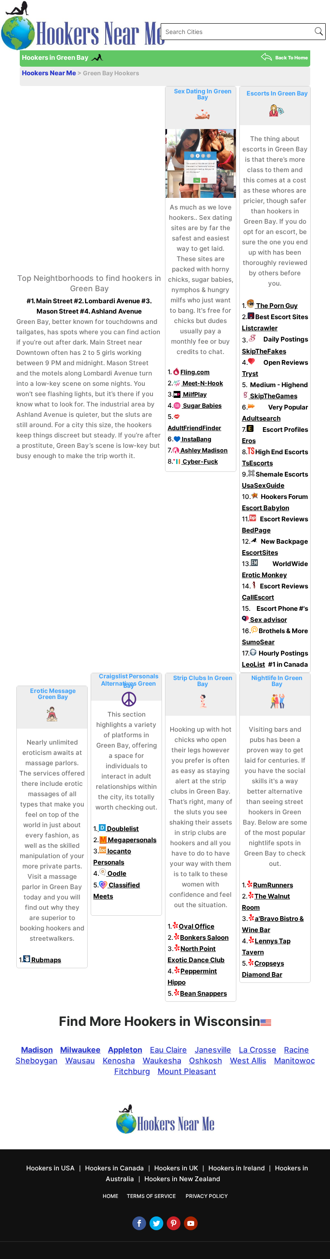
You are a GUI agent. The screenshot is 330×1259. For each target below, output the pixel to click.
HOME (110, 1196)
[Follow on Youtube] (191, 1223)
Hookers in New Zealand (182, 1179)
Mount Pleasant (187, 1071)
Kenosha (119, 1060)
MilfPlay (194, 394)
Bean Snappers (203, 993)
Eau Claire (168, 1049)
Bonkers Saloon (204, 937)
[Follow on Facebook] (139, 1223)
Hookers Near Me (49, 73)
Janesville (213, 1049)
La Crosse (257, 1049)
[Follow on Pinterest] (173, 1223)
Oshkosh (205, 1060)
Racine (296, 1049)
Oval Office (196, 926)
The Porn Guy (276, 306)
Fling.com (195, 372)
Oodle (116, 873)
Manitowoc (294, 1060)
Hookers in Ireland (236, 1168)
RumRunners (273, 885)
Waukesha (162, 1060)
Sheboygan (36, 1060)
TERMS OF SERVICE (151, 1196)
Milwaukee (80, 1049)
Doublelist (122, 829)
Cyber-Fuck (199, 461)
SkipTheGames (273, 396)
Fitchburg (132, 1071)
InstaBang (195, 439)
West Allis (248, 1060)
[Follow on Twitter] (156, 1223)
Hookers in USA (50, 1168)
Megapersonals (131, 840)
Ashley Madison (203, 450)
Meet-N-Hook (202, 383)
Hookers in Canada (114, 1168)
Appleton (125, 1049)
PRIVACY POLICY (207, 1196)
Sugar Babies (202, 405)
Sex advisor (268, 620)
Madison (37, 1049)
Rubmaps (45, 960)
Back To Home (291, 58)
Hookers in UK (176, 1168)
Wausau (80, 1060)
